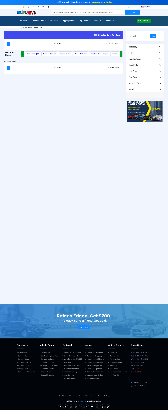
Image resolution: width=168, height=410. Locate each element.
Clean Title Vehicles (71, 356)
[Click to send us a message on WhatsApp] (132, 7)
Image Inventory (70, 372)
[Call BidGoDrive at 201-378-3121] (129, 7)
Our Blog (62, 396)
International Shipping (95, 359)
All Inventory (23, 353)
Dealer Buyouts (92, 378)
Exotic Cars (45, 353)
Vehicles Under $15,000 (72, 359)
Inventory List (68, 375)
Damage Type (134, 83)
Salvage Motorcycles (26, 372)
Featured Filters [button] (38, 21)
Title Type (132, 77)
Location (132, 89)
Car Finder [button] (23, 21)
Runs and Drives (49, 54)
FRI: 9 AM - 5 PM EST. (139, 365)
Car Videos (54, 21)
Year (130, 53)
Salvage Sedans (47, 359)
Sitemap (72, 396)
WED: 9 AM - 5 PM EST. (139, 359)
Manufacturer (134, 59)
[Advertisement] (145, 212)
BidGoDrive (82, 401)
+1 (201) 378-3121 (140, 382)
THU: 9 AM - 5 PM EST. (139, 362)
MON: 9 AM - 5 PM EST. (140, 353)
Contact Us (109, 21)
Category (132, 47)
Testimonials (114, 359)
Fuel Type (132, 71)
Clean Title (116, 54)
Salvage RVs (23, 369)
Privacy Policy (103, 396)
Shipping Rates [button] (68, 21)
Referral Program (116, 362)
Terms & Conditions (87, 396)
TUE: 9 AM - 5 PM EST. (139, 356)
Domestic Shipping (94, 356)
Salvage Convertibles (49, 365)
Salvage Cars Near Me (118, 372)
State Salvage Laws (94, 365)
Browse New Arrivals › (102, 2)
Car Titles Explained (94, 369)
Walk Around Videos (71, 369)
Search (132, 12)
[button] (19, 7)
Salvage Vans (23, 365)
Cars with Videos (47, 375)
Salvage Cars (23, 356)
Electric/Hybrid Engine (99, 54)
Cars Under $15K (33, 54)
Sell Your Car (143, 21)
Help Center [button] (84, 21)
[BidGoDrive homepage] (27, 13)
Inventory (28, 27)
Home (22, 27)
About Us (97, 21)
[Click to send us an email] (136, 7)
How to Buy (113, 365)
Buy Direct (113, 369)
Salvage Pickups (24, 362)
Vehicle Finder (69, 378)
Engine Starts (65, 54)
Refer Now (84, 327)
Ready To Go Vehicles (72, 353)
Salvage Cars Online (94, 375)
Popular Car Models (71, 365)
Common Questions (94, 353)
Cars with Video (81, 54)
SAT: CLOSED (136, 369)
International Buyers (94, 362)
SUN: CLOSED (136, 372)
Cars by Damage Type (95, 372)
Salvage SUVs (23, 359)
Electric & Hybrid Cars (49, 356)
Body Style (133, 65)
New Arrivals (68, 362)
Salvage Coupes (47, 362)
